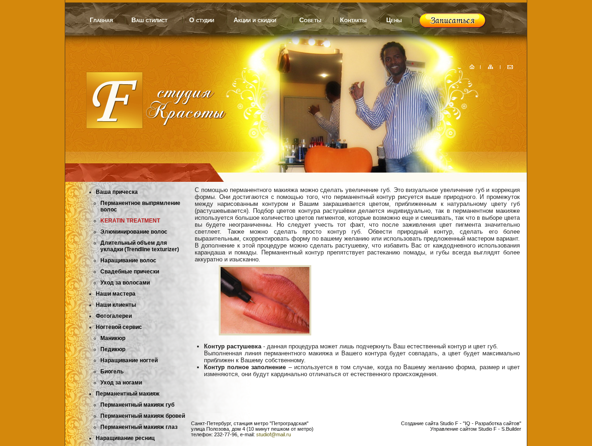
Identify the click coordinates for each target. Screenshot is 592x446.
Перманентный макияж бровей (142, 416)
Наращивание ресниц (125, 438)
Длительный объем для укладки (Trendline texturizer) (139, 246)
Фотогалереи (114, 316)
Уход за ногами (121, 382)
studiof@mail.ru (273, 434)
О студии (201, 20)
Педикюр (112, 349)
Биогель (111, 371)
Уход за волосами (125, 282)
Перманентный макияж (128, 393)
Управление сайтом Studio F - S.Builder (475, 429)
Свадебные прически (129, 271)
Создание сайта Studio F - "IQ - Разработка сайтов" (461, 423)
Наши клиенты (116, 305)
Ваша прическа (117, 192)
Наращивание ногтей (129, 360)
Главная (101, 20)
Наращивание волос (128, 260)
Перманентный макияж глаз (139, 427)
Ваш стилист (149, 20)
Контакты (353, 20)
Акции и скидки (255, 20)
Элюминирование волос (133, 232)
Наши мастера (116, 294)
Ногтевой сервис (119, 327)
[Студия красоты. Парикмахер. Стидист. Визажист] (146, 126)
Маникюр (112, 338)
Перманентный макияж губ (137, 405)
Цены (394, 20)
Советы (310, 20)
